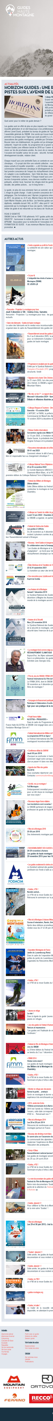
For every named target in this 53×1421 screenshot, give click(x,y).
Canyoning (5, 1338)
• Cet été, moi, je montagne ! (37, 783)
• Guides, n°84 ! (32, 980)
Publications (29, 1361)
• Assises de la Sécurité (35, 619)
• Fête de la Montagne (34, 1222)
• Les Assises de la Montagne (37, 589)
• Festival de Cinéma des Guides (38, 526)
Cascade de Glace (7, 1341)
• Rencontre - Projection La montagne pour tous (22, 309)
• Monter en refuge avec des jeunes (39, 1089)
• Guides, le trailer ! (33, 1305)
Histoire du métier (31, 1336)
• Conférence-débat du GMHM (37, 750)
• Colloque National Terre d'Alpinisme (39, 464)
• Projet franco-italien (34, 716)
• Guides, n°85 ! (32, 889)
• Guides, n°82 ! (32, 1164)
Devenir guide (29, 1338)
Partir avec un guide (32, 1334)
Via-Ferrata (5, 1352)
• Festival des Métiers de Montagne (39, 481)
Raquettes (4, 1345)
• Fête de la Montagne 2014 (36, 1119)
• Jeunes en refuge (33, 1010)
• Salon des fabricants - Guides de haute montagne (23, 323)
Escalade (4, 1343)
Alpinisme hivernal (7, 1336)
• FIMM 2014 (31, 1058)
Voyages (4, 1354)
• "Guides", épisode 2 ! (34, 1252)
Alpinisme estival (7, 1334)
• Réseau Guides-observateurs (37, 430)
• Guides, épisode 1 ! (34, 1266)
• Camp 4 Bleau (32, 1150)
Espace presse (30, 1346)
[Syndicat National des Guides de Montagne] (19, 10)
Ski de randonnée (7, 1347)
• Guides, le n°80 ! (33, 1279)
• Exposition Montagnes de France (38, 950)
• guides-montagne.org (35, 1292)
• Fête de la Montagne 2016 (36, 829)
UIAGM (27, 1359)
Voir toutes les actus (32, 1348)
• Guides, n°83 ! (32, 1074)
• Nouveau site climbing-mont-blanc (39, 1134)
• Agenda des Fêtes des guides (37, 767)
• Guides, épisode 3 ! (34, 1203)
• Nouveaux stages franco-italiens (38, 801)
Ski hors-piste (6, 1349)
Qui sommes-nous (31, 1357)
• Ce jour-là (31, 275)
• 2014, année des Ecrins (35, 1103)
